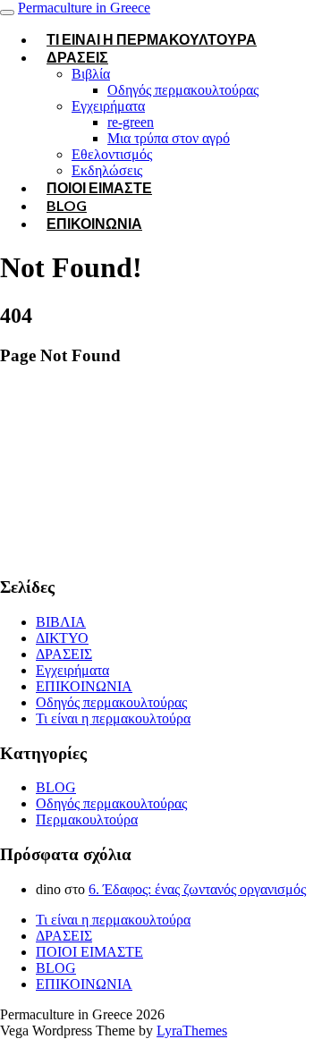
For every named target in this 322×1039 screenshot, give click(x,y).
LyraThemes (192, 1030)
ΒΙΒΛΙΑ (61, 621)
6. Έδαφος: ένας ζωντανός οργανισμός (197, 889)
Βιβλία (91, 73)
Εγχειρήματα (108, 106)
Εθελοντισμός (112, 154)
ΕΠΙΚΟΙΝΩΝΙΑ (94, 223)
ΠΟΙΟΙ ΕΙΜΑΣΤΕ (99, 187)
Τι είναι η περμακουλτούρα (152, 38)
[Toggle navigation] (7, 12)
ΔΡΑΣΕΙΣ (77, 56)
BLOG (56, 787)
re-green (130, 122)
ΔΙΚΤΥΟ (62, 638)
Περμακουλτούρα (87, 819)
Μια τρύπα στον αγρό (168, 138)
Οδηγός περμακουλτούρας (182, 89)
